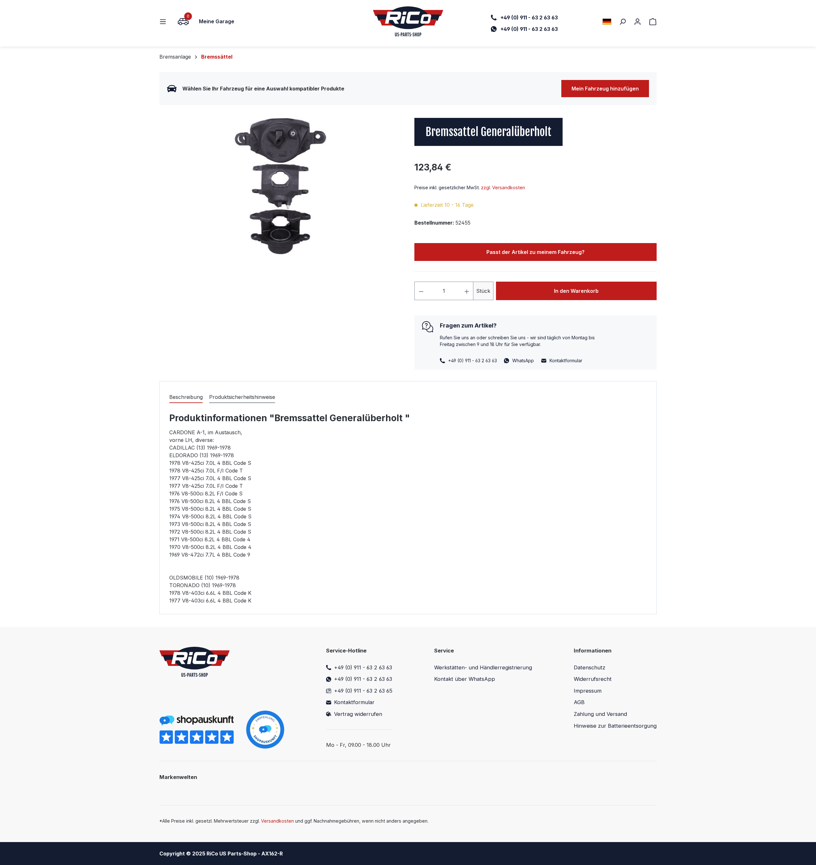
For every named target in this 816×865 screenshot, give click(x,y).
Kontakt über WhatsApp (464, 679)
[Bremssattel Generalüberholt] (280, 186)
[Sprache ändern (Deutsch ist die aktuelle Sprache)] (607, 21)
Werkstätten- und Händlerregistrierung (483, 667)
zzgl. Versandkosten (503, 187)
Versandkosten (277, 821)
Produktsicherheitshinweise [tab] (242, 397)
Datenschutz (589, 667)
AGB (579, 702)
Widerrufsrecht (593, 679)
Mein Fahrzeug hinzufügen (605, 88)
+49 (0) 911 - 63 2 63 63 (363, 667)
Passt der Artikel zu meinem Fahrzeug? (535, 252)
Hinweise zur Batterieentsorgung (615, 726)
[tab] (186, 397)
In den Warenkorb (576, 291)
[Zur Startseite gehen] (408, 21)
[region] (280, 186)
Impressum (587, 691)
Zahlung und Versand (600, 714)
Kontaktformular (566, 360)
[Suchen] (622, 21)
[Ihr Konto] (637, 21)
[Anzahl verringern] (421, 291)
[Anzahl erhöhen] (467, 291)
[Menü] (164, 21)
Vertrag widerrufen (358, 714)
